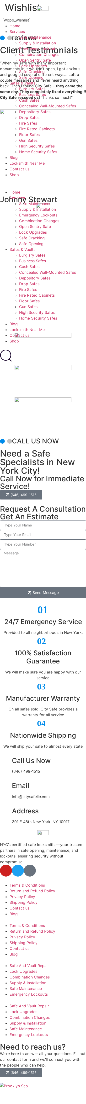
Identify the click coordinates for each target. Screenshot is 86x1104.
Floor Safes (29, 134)
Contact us (19, 169)
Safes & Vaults (22, 83)
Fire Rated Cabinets (37, 128)
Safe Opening (31, 77)
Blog (14, 157)
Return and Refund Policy (32, 890)
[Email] (6, 786)
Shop (14, 174)
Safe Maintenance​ (35, 37)
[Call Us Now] (6, 761)
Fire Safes (28, 123)
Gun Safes (28, 140)
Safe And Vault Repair (29, 965)
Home (15, 25)
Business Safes (32, 94)
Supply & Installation (37, 43)
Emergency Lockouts (38, 48)
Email (20, 786)
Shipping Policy (24, 902)
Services (17, 31)
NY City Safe (69, 1087)
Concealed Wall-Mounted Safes (47, 106)
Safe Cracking (32, 71)
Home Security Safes (38, 151)
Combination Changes (39, 54)
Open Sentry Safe (35, 60)
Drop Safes (29, 117)
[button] (43, 180)
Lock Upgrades (33, 65)
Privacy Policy (22, 896)
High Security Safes (37, 146)
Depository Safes (34, 111)
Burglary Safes (32, 88)
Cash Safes (29, 100)
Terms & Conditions (27, 885)
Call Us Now (31, 761)
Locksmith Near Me (27, 163)
